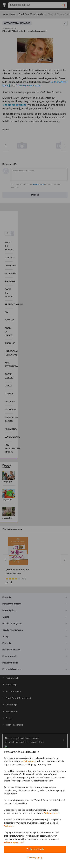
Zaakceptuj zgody (35, 849)
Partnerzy (8, 826)
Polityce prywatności (14, 842)
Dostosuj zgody (51, 813)
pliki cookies (28, 761)
